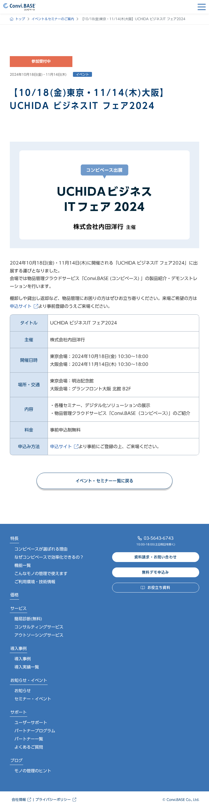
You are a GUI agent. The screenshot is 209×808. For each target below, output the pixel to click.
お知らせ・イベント (28, 680)
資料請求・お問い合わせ (155, 557)
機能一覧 (22, 565)
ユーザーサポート (30, 723)
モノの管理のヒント (32, 771)
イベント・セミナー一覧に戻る (105, 481)
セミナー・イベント (32, 699)
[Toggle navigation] (202, 7)
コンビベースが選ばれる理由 (40, 549)
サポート (18, 712)
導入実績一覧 (26, 667)
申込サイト (21, 306)
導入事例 (18, 648)
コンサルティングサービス (38, 627)
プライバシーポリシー (53, 799)
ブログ (16, 760)
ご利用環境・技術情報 (34, 582)
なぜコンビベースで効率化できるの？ (49, 557)
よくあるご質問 (28, 747)
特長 (14, 538)
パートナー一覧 (28, 739)
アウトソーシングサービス (38, 635)
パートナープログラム (34, 731)
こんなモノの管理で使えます (40, 574)
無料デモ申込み (155, 572)
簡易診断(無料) (28, 619)
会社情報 (19, 799)
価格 (14, 595)
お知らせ (22, 691)
